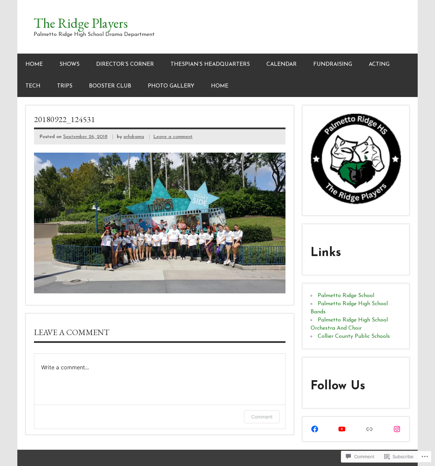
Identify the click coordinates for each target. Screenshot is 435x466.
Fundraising (332, 64)
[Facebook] (315, 429)
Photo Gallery (171, 86)
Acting (379, 64)
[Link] (369, 429)
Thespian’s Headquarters (210, 64)
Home (34, 64)
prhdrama (134, 136)
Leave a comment (173, 136)
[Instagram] (397, 429)
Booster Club (110, 86)
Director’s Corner (125, 64)
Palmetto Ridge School (346, 295)
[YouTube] (342, 429)
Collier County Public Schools (354, 336)
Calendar (281, 64)
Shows (69, 64)
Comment (262, 417)
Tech (32, 86)
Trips (64, 86)
